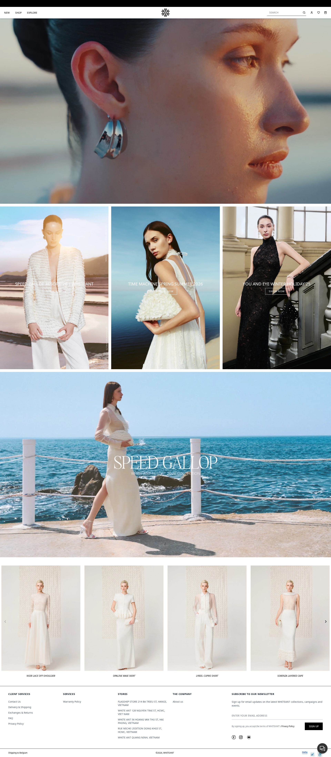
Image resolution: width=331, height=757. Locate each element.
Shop (18, 12)
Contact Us (14, 701)
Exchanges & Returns (20, 712)
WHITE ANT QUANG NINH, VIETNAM (139, 737)
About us (178, 701)
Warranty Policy (72, 701)
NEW (7, 12)
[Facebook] (234, 737)
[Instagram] (241, 737)
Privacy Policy (16, 723)
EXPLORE (32, 12)
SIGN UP (314, 726)
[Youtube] (249, 737)
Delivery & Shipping (19, 707)
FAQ (10, 718)
